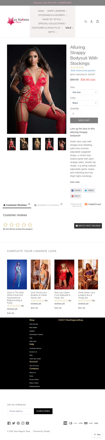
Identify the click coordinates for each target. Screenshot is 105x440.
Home (41, 11)
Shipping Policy (34, 386)
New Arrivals (33, 324)
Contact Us (33, 352)
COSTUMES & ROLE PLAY (48, 27)
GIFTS (53, 32)
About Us (32, 372)
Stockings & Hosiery (36, 334)
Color (73, 98)
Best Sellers (33, 327)
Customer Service (35, 348)
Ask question (89, 70)
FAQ (31, 355)
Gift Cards (32, 341)
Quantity (74, 108)
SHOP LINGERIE (57, 10)
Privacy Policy (34, 379)
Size (72, 87)
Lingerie (32, 331)
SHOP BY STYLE (53, 19)
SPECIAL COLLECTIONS (53, 23)
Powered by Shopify (41, 431)
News (31, 376)
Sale (30, 338)
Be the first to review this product (17, 229)
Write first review (89, 226)
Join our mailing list (16, 404)
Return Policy (34, 383)
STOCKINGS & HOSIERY (53, 15)
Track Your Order (35, 359)
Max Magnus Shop (22, 431)
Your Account (34, 365)
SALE (70, 27)
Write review (76, 70)
